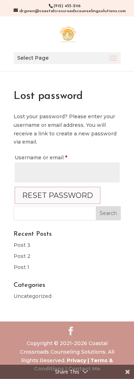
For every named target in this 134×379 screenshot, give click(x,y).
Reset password (57, 195)
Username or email (52, 157)
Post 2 (22, 256)
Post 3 (22, 245)
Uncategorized (32, 296)
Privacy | (78, 360)
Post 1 (21, 267)
